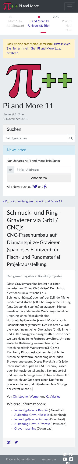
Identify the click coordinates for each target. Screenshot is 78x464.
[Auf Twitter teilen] (16, 442)
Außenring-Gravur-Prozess (32, 424)
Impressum (48, 459)
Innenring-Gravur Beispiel (31, 410)
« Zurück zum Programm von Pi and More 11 (32, 201)
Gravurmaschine (25, 428)
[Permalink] (8, 442)
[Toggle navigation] (69, 6)
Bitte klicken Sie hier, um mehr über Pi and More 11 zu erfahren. (38, 48)
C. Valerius (53, 396)
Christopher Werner (26, 396)
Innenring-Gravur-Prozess (31, 419)
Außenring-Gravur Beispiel (32, 414)
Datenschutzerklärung (20, 459)
